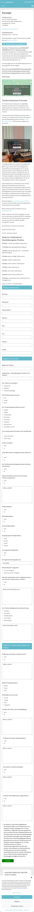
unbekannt (7, 705)
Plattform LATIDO (12, 40)
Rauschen (6, 417)
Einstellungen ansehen (17, 906)
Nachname (5, 302)
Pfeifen (6, 410)
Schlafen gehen (8, 615)
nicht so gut (7, 438)
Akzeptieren (17, 897)
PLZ (3, 326)
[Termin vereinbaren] (14, 44)
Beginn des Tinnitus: (8, 365)
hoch (5, 402)
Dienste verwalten (16, 892)
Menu (3, 5)
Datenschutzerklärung (18, 910)
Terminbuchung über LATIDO (20, 201)
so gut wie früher (8, 436)
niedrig (6, 700)
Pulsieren (6, 422)
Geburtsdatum (6, 310)
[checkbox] (2, 385)
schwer (6, 545)
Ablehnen (17, 901)
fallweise (6, 388)
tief (5, 398)
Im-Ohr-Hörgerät (9, 570)
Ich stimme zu (17, 93)
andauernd (7, 386)
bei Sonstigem (8, 620)
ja (4, 448)
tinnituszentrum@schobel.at (10, 29)
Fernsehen (7, 613)
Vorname (5, 294)
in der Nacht (7, 618)
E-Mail (4, 349)
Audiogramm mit (7, 210)
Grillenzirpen (7, 415)
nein (5, 445)
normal (6, 697)
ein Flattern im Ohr (9, 426)
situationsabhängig (9, 390)
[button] (31, 877)
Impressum (26, 910)
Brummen (7, 419)
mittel (5, 400)
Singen (6, 412)
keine (5, 538)
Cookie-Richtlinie (9, 910)
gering (6, 541)
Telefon (4, 341)
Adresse (5, 318)
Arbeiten (6, 611)
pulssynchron (8, 424)
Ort (3, 334)
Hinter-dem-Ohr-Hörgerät (11, 573)
